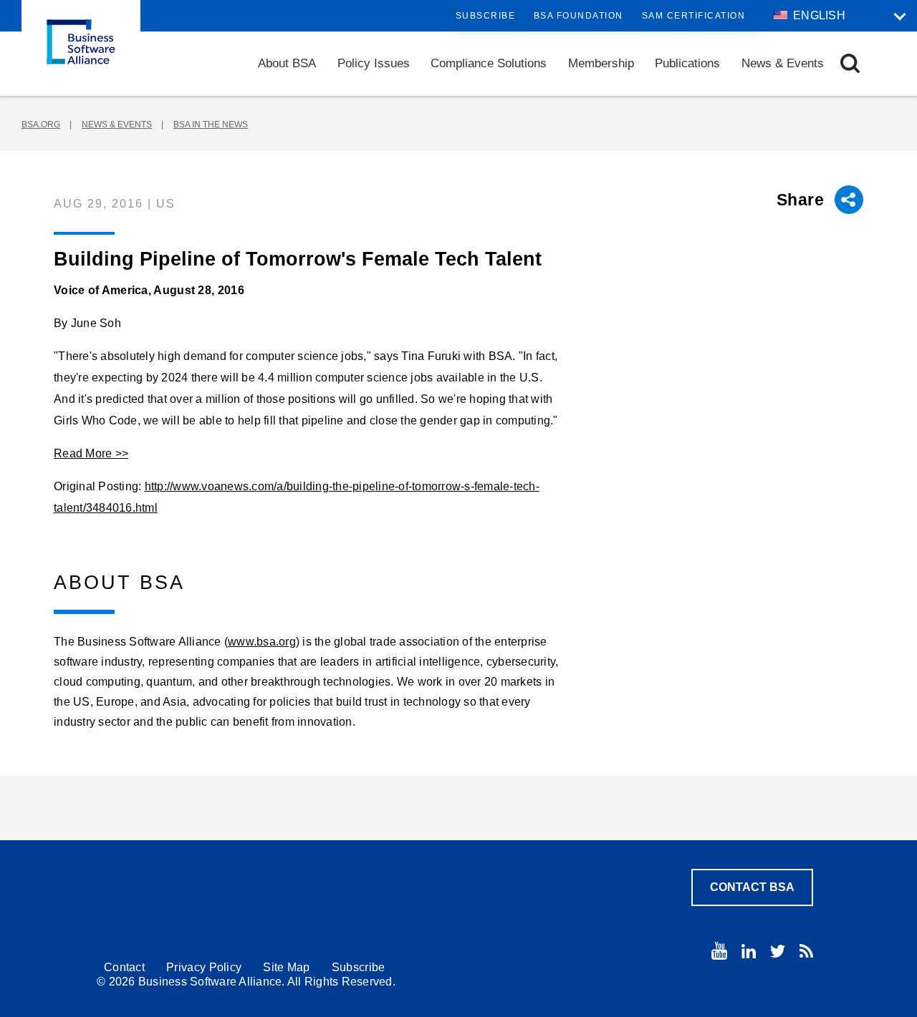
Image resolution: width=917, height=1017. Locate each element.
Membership (601, 63)
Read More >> (91, 453)
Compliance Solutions (489, 63)
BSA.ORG (40, 125)
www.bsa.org (262, 642)
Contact (124, 967)
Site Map (286, 967)
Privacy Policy (203, 967)
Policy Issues (373, 63)
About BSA (287, 63)
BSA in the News (210, 125)
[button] (850, 63)
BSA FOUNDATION (578, 16)
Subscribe (486, 16)
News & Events (782, 63)
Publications (687, 63)
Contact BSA (752, 887)
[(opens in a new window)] (719, 951)
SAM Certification (694, 16)
